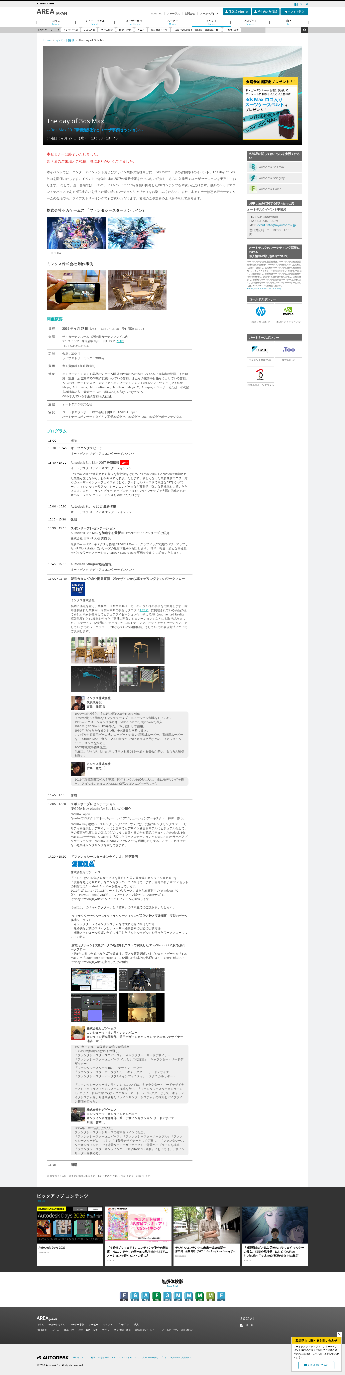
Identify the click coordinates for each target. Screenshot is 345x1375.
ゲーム (55, 1330)
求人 (136, 1324)
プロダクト (123, 1324)
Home (47, 40)
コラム (40, 1324)
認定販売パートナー (146, 1330)
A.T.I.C (144, 610)
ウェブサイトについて (129, 1357)
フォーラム (173, 13)
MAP (120, 341)
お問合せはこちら (318, 1365)
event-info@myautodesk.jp (276, 225)
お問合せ (190, 13)
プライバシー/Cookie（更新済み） (176, 1357)
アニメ (105, 1330)
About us (156, 13)
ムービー (93, 1324)
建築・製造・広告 (88, 1330)
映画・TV (69, 1330)
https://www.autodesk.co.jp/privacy (264, 288)
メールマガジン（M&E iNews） (179, 1330)
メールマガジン (209, 13)
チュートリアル (57, 1324)
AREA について (79, 1357)
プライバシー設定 (150, 1357)
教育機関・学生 (122, 1330)
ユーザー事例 (77, 1324)
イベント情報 (65, 40)
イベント (108, 1324)
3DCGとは (42, 1330)
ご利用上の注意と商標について (103, 1357)
